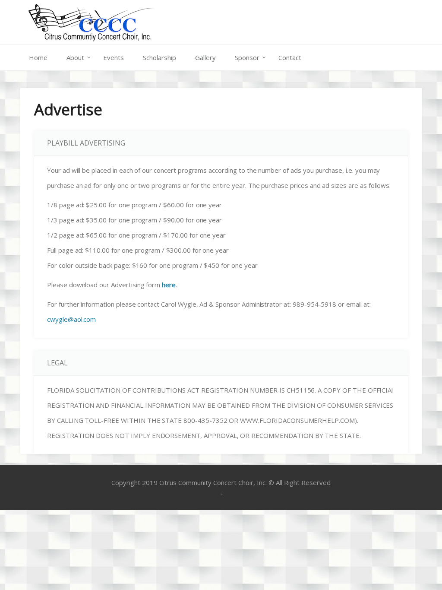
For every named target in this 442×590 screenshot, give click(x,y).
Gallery (205, 57)
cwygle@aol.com (71, 319)
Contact (289, 57)
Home (38, 57)
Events (113, 57)
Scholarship (159, 57)
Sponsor (247, 57)
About (75, 57)
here (169, 284)
